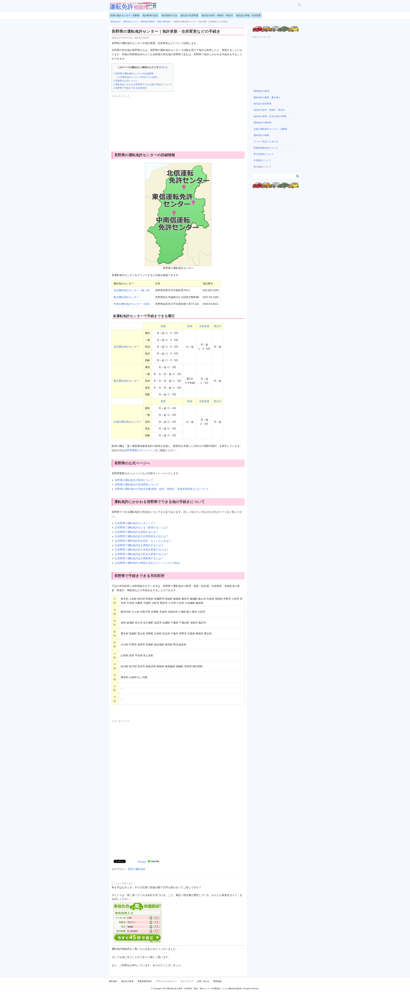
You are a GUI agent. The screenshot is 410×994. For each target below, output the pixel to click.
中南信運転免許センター (127, 421)
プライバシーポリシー (166, 981)
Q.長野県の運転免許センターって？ (135, 523)
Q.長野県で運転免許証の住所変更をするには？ (142, 536)
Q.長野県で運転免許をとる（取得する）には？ (142, 527)
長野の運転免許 (137, 869)
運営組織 (217, 981)
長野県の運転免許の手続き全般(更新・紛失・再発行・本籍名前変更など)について (162, 489)
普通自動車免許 (144, 981)
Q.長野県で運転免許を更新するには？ (136, 532)
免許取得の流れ (150, 15)
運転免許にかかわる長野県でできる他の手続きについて (142, 84)
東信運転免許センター (126, 297)
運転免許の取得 (261, 91)
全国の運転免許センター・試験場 (270, 129)
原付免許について (262, 166)
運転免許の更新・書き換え (267, 97)
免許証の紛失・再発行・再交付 (217, 15)
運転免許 (113, 981)
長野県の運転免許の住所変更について (136, 484)
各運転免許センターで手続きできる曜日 (137, 77)
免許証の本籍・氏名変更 (248, 15)
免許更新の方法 (169, 15)
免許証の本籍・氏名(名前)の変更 (270, 116)
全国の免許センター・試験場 (124, 15)
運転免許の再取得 (262, 122)
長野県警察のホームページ (139, 450)
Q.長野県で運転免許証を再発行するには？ (139, 545)
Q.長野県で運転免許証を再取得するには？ (139, 558)
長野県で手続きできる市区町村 (130, 88)
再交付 (217, 326)
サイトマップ (186, 981)
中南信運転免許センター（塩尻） (132, 304)
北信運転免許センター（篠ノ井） (132, 290)
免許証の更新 (127, 981)
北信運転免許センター (126, 346)
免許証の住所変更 (189, 15)
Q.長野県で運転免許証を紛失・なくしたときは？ (143, 540)
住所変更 (204, 326)
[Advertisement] (138, 120)
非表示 (163, 67)
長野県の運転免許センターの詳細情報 (133, 73)
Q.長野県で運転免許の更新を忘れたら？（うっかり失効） (148, 563)
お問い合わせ (203, 981)
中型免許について (262, 160)
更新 (163, 326)
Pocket (142, 861)
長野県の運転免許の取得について (134, 480)
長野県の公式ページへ (125, 80)
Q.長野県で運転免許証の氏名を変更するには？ (142, 554)
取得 (189, 326)
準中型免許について (264, 154)
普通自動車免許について (266, 148)
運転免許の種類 (261, 135)
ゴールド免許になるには (266, 141)
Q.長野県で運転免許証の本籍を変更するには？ (142, 549)
